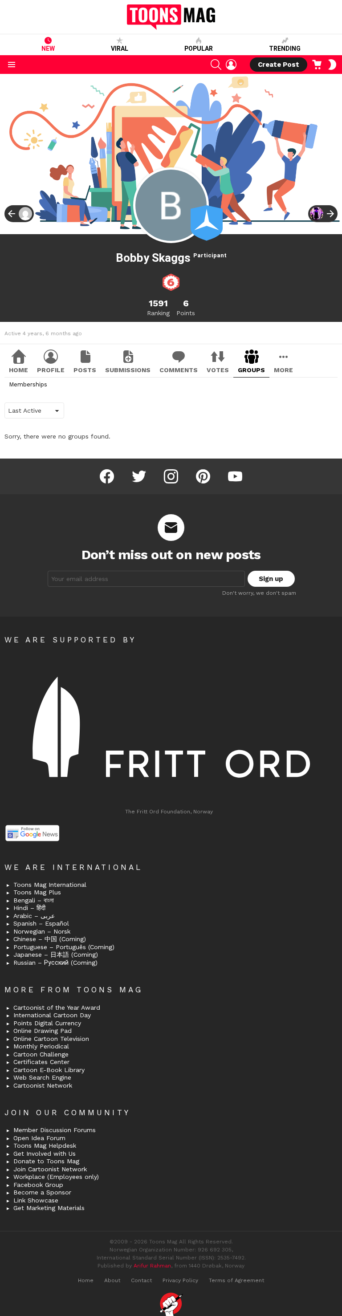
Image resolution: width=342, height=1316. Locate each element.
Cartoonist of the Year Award (56, 1007)
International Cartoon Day (52, 1015)
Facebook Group (38, 1184)
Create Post (278, 65)
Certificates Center (41, 1061)
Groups (251, 370)
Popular (198, 48)
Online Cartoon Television (51, 1038)
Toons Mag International (49, 884)
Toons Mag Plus (37, 892)
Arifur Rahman (152, 1266)
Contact (141, 1280)
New (48, 48)
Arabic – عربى (34, 915)
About (112, 1280)
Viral (119, 48)
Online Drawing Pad (42, 1030)
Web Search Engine (42, 1077)
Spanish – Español (41, 923)
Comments (178, 370)
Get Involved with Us (44, 1153)
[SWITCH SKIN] (332, 64)
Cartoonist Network (42, 1085)
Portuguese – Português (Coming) (63, 946)
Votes (218, 370)
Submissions (128, 370)
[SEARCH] (216, 64)
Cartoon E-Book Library (49, 1069)
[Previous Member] (19, 213)
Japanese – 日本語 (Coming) (55, 954)
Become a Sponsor (42, 1192)
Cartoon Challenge (41, 1054)
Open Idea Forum (39, 1137)
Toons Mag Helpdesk (44, 1145)
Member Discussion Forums (54, 1129)
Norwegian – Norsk (41, 931)
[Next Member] (323, 213)
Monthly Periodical (41, 1046)
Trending (285, 48)
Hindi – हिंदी (29, 907)
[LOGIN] (231, 64)
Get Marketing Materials (49, 1207)
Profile (51, 370)
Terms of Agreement (236, 1280)
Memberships (28, 384)
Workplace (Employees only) (56, 1176)
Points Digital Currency (47, 1023)
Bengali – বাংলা (33, 900)
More (283, 370)
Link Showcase (35, 1200)
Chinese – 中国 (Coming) (49, 938)
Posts (84, 370)
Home (18, 370)
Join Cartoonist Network (50, 1169)
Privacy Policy (180, 1280)
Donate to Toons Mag (46, 1161)
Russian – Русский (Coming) (55, 962)
